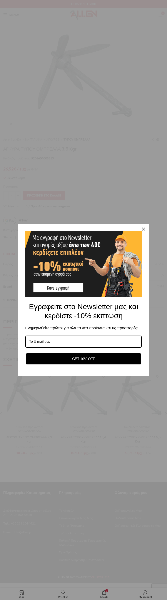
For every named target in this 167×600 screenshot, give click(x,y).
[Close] (143, 229)
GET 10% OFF (83, 359)
